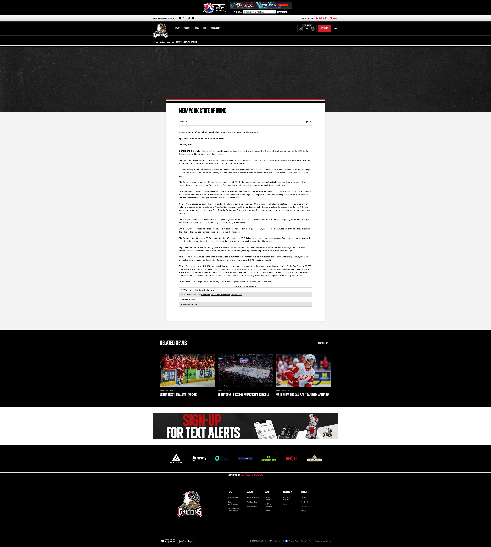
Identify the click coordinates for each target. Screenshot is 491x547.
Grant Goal (205, 295)
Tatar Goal (215, 295)
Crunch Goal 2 (236, 295)
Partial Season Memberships (233, 510)
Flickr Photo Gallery (188, 299)
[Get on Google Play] (186, 541)
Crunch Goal (225, 295)
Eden (329, 541)
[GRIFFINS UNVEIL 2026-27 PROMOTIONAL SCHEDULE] (245, 370)
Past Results (252, 506)
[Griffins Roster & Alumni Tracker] (187, 370)
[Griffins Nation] (245, 426)
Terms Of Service (307, 541)
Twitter (303, 497)
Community (215, 28)
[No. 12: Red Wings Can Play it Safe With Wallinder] (303, 370)
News (205, 28)
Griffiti (267, 511)
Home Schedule (253, 497)
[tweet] (310, 122)
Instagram (305, 506)
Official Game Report (189, 304)
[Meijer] (291, 458)
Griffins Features (268, 505)
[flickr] (192, 18)
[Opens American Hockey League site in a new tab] (214, 8)
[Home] (160, 30)
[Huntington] (268, 458)
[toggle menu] (336, 28)
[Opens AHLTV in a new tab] (261, 5)
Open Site (282, 12)
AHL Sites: (238, 12)
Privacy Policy (294, 541)
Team (197, 28)
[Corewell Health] (222, 458)
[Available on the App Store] (168, 541)
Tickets (177, 28)
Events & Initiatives (286, 499)
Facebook (304, 502)
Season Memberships (233, 503)
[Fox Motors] (245, 458)
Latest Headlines (167, 42)
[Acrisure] (176, 458)
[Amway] (199, 458)
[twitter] (184, 18)
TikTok (303, 511)
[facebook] (179, 18)
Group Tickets (233, 497)
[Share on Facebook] (306, 122)
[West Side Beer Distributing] (314, 458)
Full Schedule (252, 502)
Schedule (187, 28)
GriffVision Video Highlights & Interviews (197, 290)
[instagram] (188, 18)
